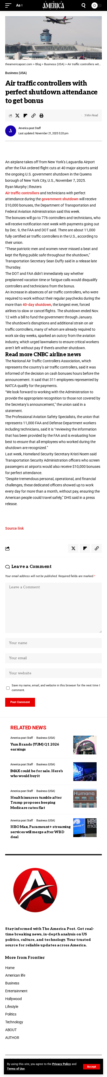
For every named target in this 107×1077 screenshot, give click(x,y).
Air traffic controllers (22, 193)
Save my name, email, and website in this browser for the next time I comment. (56, 688)
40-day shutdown (37, 304)
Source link (14, 528)
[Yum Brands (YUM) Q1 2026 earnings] (85, 745)
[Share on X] (17, 115)
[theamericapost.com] (53, 5)
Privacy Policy (61, 1064)
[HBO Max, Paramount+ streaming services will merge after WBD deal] (85, 827)
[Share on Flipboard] (25, 115)
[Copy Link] (33, 115)
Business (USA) (16, 73)
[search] (83, 5)
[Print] (41, 115)
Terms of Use (16, 1068)
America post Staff (29, 128)
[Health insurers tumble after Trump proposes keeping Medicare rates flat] (85, 798)
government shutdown (60, 199)
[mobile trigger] (9, 5)
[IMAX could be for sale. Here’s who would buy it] (85, 771)
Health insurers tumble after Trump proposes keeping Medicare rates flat (36, 802)
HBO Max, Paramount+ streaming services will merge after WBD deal (40, 832)
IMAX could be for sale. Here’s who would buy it (36, 773)
